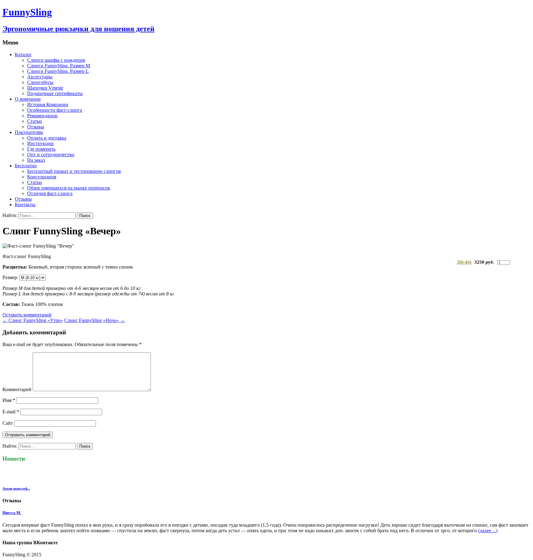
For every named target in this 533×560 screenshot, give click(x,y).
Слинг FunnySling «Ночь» (94, 320)
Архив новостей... (16, 488)
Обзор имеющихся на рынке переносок (68, 187)
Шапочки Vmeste (45, 87)
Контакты (25, 204)
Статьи (34, 121)
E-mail (10, 411)
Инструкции (40, 143)
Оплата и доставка (46, 137)
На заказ (36, 160)
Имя (8, 400)
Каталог (23, 54)
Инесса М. (11, 512)
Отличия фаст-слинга (49, 193)
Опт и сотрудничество (50, 154)
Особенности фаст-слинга (54, 110)
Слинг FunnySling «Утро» (32, 320)
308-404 (464, 262)
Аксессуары (39, 76)
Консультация (41, 176)
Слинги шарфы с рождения (56, 60)
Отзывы (35, 126)
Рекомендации (42, 115)
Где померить (41, 149)
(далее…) (488, 530)
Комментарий (16, 389)
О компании (28, 99)
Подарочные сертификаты (55, 93)
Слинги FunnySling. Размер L (58, 71)
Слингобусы (40, 82)
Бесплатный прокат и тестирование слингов (74, 171)
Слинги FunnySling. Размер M (58, 65)
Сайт (7, 423)
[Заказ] (519, 262)
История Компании (47, 104)
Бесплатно (26, 165)
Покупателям (29, 132)
